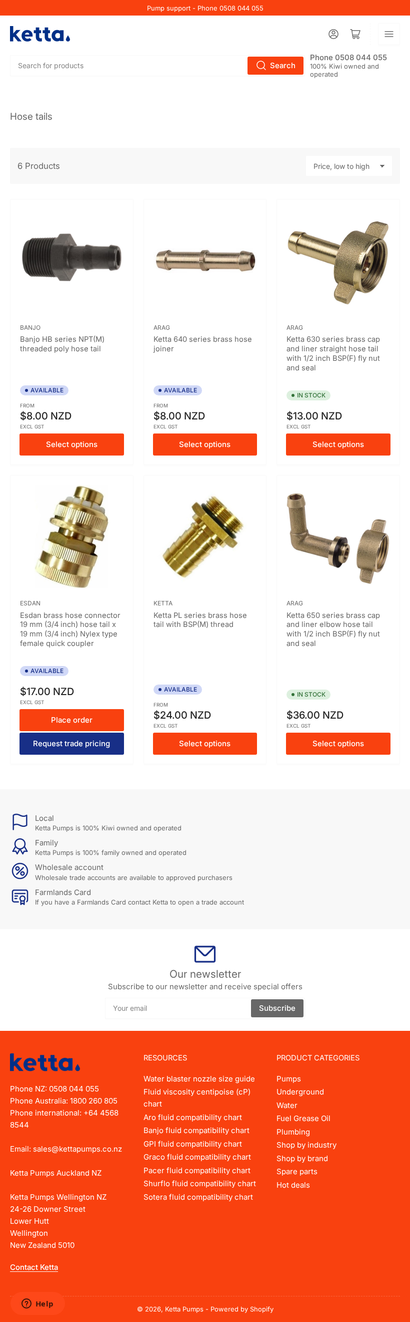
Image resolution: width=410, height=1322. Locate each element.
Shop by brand (302, 1158)
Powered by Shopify (242, 1309)
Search (283, 65)
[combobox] (157, 65)
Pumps (288, 1078)
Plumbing (293, 1132)
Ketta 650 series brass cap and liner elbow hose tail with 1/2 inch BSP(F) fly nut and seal (333, 629)
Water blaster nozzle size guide (199, 1078)
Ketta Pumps (184, 1309)
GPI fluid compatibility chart (193, 1144)
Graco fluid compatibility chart (197, 1157)
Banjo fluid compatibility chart (197, 1130)
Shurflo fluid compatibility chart (200, 1183)
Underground (300, 1091)
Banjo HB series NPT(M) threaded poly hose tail (62, 344)
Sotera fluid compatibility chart (198, 1197)
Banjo (30, 327)
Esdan (30, 603)
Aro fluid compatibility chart (193, 1117)
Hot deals (293, 1185)
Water (287, 1105)
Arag (162, 327)
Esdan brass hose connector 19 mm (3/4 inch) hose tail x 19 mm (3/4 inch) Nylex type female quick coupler (70, 629)
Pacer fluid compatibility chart (197, 1170)
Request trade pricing (71, 743)
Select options (72, 444)
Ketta (163, 603)
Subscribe (277, 1008)
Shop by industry (306, 1145)
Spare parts (297, 1171)
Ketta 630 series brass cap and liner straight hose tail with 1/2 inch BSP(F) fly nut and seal (333, 353)
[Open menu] (389, 34)
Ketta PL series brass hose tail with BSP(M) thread (200, 620)
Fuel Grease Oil (303, 1118)
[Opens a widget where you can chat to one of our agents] (37, 1304)
